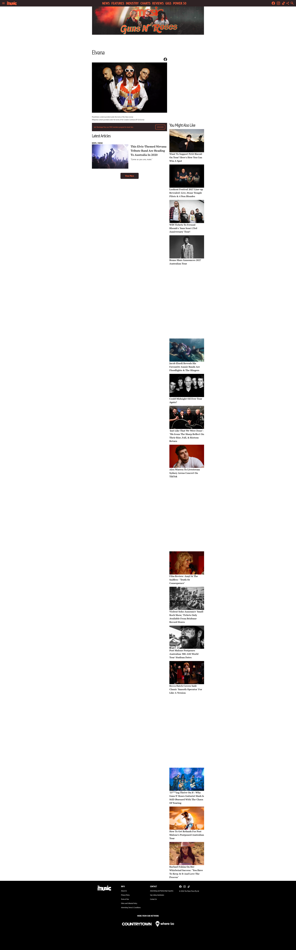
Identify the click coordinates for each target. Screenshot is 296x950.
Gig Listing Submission (157, 895)
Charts (145, 3)
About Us (124, 891)
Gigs (168, 3)
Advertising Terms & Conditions (131, 907)
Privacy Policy (125, 895)
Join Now (160, 127)
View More (129, 175)
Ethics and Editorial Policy (129, 903)
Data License (129, 117)
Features (117, 3)
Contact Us (153, 899)
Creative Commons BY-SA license (134, 119)
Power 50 (179, 3)
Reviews (158, 3)
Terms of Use (125, 899)
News (106, 3)
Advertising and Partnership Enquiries (161, 891)
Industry (132, 3)
